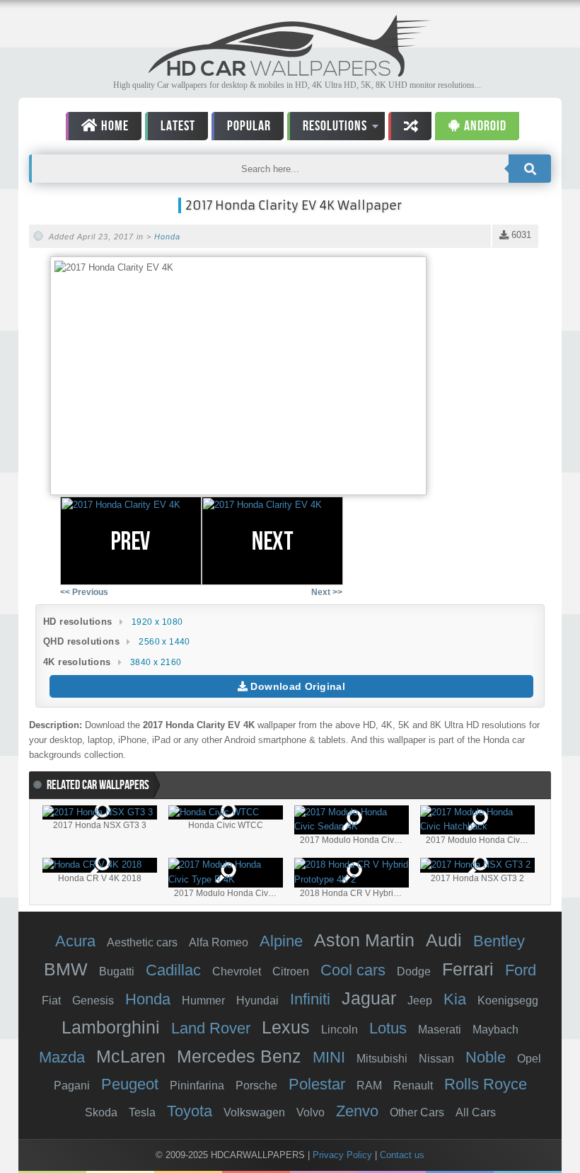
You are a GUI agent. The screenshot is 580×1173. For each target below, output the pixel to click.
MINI (329, 1057)
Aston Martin (364, 940)
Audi (444, 940)
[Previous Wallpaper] (131, 541)
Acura (75, 941)
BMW (66, 969)
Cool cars (352, 970)
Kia (454, 999)
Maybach (495, 1030)
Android (483, 126)
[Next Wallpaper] (272, 541)
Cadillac (173, 970)
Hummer (203, 1000)
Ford (520, 970)
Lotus (388, 1028)
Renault (413, 1086)
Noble (485, 1057)
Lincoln (339, 1030)
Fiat (51, 1000)
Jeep (419, 1000)
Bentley (499, 941)
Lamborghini (111, 1027)
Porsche (256, 1086)
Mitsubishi (381, 1059)
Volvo (310, 1112)
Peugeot (129, 1084)
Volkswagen (254, 1112)
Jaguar (369, 998)
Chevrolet (236, 971)
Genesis (93, 1000)
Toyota (189, 1111)
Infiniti (310, 999)
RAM (369, 1086)
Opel (529, 1059)
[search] (530, 168)
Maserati (439, 1030)
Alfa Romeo (218, 942)
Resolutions (327, 129)
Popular (249, 126)
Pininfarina (197, 1086)
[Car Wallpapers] (290, 73)
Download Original (296, 686)
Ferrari (468, 969)
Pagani (72, 1086)
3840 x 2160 (155, 662)
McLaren (131, 1056)
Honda (167, 236)
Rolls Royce (485, 1084)
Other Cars (417, 1112)
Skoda (101, 1112)
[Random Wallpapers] (409, 126)
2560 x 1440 (164, 642)
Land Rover (210, 1028)
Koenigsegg (507, 1000)
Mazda (62, 1057)
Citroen (290, 971)
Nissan (436, 1059)
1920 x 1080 (157, 622)
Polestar (317, 1084)
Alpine (281, 941)
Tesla (142, 1112)
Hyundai (257, 1000)
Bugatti (116, 971)
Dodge (414, 971)
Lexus (286, 1027)
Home (113, 126)
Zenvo (357, 1111)
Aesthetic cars (142, 942)
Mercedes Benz (239, 1056)
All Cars (476, 1112)
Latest (178, 126)
